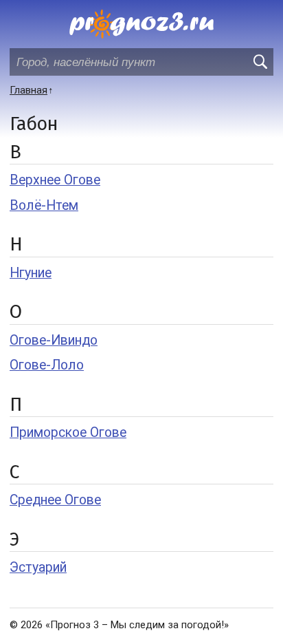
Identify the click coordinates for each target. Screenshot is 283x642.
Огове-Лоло (47, 365)
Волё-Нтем (44, 205)
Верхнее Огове (55, 180)
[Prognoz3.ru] (141, 24)
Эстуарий (38, 567)
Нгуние (31, 273)
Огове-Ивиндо (54, 340)
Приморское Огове (68, 432)
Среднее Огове (55, 500)
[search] (259, 62)
